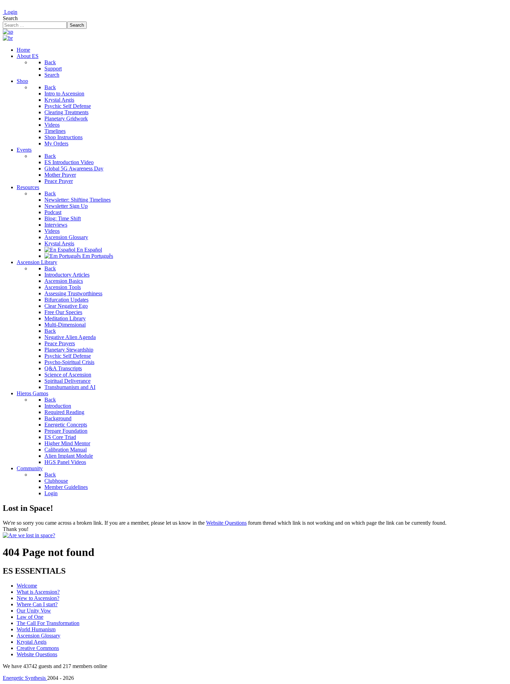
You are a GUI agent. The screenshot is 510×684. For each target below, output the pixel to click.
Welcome (27, 586)
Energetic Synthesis (25, 678)
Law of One (30, 617)
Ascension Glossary (38, 636)
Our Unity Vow (34, 611)
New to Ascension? (38, 598)
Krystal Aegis (31, 642)
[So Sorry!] (29, 535)
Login (10, 12)
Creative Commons (38, 648)
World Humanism (36, 629)
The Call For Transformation (48, 623)
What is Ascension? (38, 592)
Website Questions (226, 523)
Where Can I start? (37, 604)
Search (10, 18)
